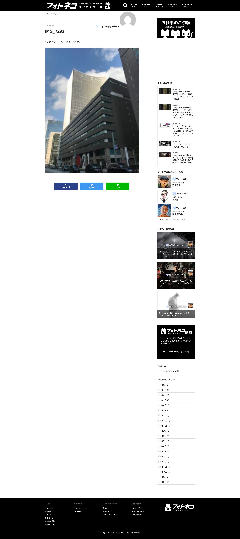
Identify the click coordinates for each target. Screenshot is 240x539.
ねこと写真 (49, 518)
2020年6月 (162, 446)
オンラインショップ (81, 508)
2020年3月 (162, 461)
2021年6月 (162, 395)
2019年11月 (162, 466)
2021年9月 (162, 384)
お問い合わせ (136, 514)
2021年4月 (162, 405)
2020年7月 (162, 441)
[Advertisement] (176, 59)
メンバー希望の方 (138, 511)
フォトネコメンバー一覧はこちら (172, 219)
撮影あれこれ (50, 524)
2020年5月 (162, 451)
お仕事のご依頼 (137, 508)
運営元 (105, 508)
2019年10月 (162, 471)
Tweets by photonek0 (169, 370)
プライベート (50, 514)
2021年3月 (162, 410)
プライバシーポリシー (111, 514)
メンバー (106, 511)
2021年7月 (162, 390)
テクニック (49, 508)
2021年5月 (162, 400)
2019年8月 (162, 482)
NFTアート (78, 511)
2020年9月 (162, 436)
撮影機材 (48, 511)
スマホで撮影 (50, 521)
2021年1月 (162, 415)
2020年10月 (162, 430)
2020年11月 (162, 425)
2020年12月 (162, 420)
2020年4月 (162, 456)
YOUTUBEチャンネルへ (175, 351)
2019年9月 (162, 476)
